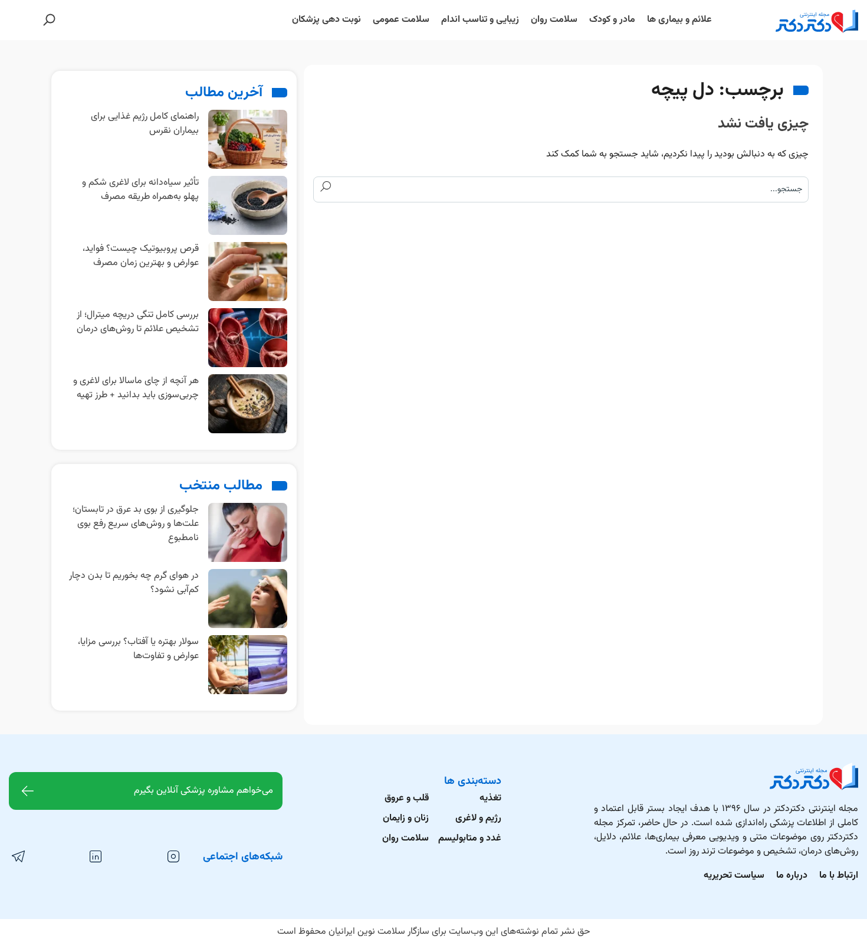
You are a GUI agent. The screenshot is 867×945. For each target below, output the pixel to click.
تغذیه (490, 798)
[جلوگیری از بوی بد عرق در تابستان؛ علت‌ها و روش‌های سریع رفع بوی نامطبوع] (247, 532)
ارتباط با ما (838, 875)
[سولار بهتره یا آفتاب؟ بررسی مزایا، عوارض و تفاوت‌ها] (247, 665)
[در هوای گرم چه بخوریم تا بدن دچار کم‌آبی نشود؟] (247, 598)
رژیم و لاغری (478, 818)
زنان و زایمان (406, 818)
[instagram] (173, 857)
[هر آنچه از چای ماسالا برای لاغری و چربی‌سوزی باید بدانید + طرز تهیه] (247, 404)
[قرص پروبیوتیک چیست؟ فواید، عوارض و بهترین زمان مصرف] (247, 271)
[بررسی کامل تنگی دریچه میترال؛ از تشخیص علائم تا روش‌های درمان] (247, 338)
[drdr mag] (794, 20)
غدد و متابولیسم (469, 838)
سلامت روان (405, 838)
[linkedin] (95, 857)
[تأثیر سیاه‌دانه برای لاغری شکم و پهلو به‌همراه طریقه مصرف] (247, 205)
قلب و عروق (407, 798)
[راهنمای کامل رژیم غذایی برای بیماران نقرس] (247, 139)
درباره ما (791, 875)
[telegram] (18, 857)
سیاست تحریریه (734, 875)
